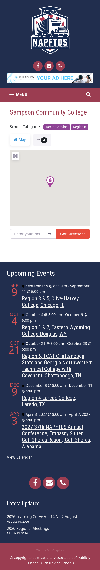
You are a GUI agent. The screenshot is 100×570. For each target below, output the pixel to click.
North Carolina (57, 127)
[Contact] (49, 66)
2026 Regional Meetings (28, 528)
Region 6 (79, 127)
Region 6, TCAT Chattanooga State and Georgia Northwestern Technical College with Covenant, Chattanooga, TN (57, 366)
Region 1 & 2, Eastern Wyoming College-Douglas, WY (56, 330)
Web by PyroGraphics (50, 550)
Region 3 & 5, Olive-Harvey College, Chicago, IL (50, 301)
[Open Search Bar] (88, 95)
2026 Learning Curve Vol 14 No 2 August (42, 516)
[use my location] (50, 234)
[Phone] (60, 66)
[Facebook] (38, 66)
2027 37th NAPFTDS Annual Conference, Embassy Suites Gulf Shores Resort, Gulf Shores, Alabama (56, 437)
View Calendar (19, 457)
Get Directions (73, 233)
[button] (42, 140)
